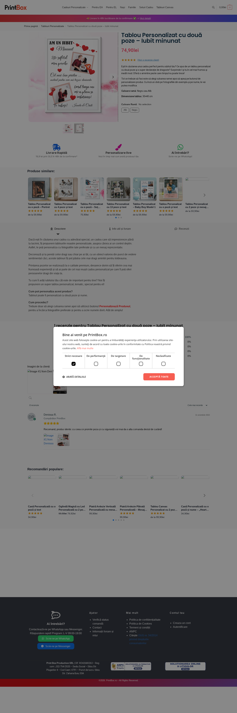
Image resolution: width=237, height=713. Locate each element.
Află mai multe (85, 348)
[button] (74, 376)
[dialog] (118, 356)
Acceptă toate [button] (159, 376)
